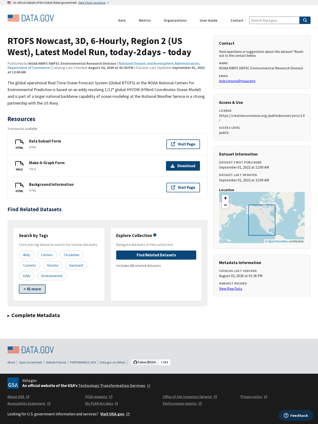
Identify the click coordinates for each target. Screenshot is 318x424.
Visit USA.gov (112, 414)
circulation (71, 255)
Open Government (30, 362)
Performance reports (180, 403)
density (52, 265)
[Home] (30, 18)
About (11, 362)
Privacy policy (251, 396)
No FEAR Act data (99, 403)
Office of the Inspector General (188, 396)
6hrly (26, 255)
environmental (51, 276)
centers (47, 255)
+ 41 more (32, 289)
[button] (225, 198)
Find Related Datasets (156, 255)
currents (29, 265)
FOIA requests (96, 396)
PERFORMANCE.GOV (83, 362)
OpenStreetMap (278, 241)
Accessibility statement (26, 403)
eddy (26, 276)
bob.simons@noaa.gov (237, 80)
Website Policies (56, 362)
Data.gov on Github (112, 362)
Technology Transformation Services (112, 385)
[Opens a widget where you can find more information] (296, 416)
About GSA (16, 396)
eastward (76, 265)
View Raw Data (230, 288)
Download (186, 165)
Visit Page (186, 144)
